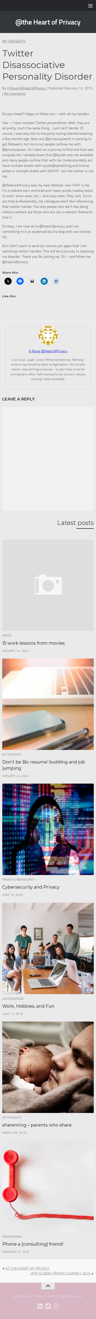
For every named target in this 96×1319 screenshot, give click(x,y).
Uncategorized (13, 998)
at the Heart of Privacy (27, 1268)
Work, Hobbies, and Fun (28, 1006)
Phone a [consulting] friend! (32, 1244)
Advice (6, 635)
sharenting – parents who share (37, 1125)
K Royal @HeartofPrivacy (26, 88)
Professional (12, 1236)
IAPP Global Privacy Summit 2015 (60, 1273)
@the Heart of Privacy (48, 22)
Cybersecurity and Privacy (31, 887)
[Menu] (90, 5)
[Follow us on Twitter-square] (48, 1306)
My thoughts (13, 41)
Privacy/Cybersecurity (18, 879)
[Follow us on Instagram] (56, 1306)
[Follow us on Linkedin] (40, 1306)
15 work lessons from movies (33, 643)
